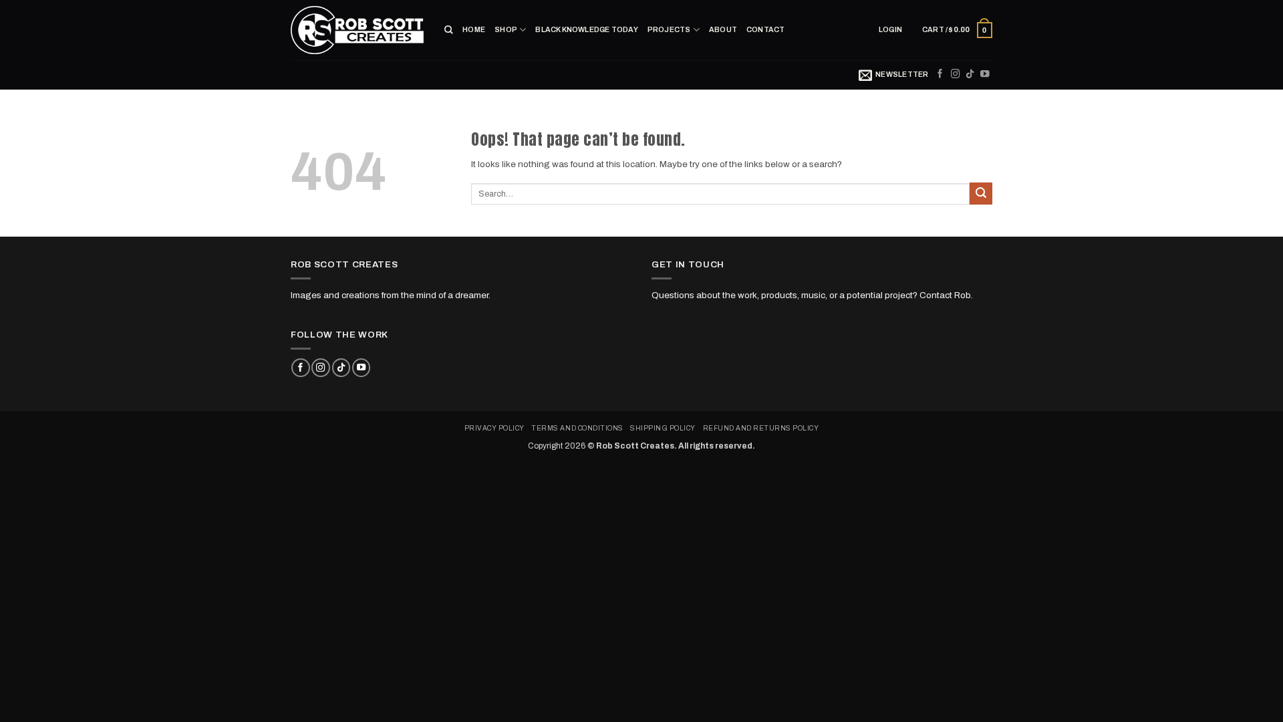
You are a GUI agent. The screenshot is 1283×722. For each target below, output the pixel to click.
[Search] (448, 29)
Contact (765, 29)
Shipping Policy (663, 428)
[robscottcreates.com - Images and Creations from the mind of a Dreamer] (357, 30)
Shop (505, 29)
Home (473, 29)
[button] (890, 29)
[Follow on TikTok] (970, 75)
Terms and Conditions (577, 428)
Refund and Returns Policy (761, 428)
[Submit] (981, 194)
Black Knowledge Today (586, 29)
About (723, 29)
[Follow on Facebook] (940, 75)
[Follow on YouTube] (985, 75)
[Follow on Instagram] (955, 75)
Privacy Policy (494, 428)
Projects (669, 29)
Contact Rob (945, 295)
